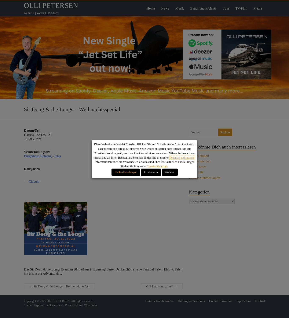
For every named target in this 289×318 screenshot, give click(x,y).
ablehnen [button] (169, 172)
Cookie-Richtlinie (157, 166)
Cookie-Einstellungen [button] (125, 172)
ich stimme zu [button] (151, 172)
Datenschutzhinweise (182, 157)
